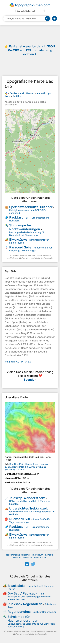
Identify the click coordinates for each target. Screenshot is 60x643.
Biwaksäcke (18, 239)
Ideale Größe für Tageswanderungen (29, 521)
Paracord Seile (20, 247)
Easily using (32, 50)
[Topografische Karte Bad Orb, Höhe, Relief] (30, 427)
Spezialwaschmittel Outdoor (30, 207)
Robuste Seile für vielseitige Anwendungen (30, 249)
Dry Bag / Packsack (22, 593)
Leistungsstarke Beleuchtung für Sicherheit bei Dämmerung (27, 233)
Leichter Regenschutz (44, 612)
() (26, 467)
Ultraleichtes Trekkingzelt (28, 508)
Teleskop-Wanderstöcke (27, 498)
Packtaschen (19, 217)
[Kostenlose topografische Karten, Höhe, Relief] (6, 93)
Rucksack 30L (20, 519)
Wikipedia (10, 361)
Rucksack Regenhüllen (25, 604)
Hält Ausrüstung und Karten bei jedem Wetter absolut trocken (29, 596)
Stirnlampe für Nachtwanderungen (24, 227)
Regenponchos (19, 612)
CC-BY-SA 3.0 (24, 361)
